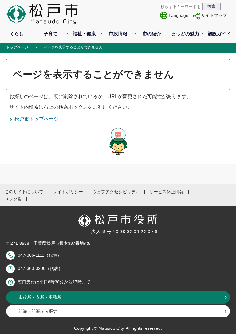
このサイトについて (24, 191)
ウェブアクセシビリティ (116, 191)
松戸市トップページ (36, 118)
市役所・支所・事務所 (39, 297)
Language (178, 15)
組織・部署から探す (37, 311)
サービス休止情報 (166, 191)
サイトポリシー (68, 191)
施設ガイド (219, 33)
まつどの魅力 (185, 33)
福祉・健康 (84, 33)
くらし (17, 33)
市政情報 (118, 33)
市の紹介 (152, 33)
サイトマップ (214, 15)
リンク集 (13, 199)
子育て (50, 33)
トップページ (17, 47)
